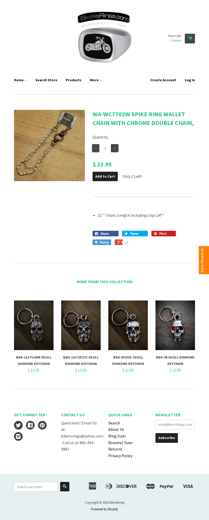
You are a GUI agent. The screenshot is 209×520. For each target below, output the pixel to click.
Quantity (100, 137)
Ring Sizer (117, 435)
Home (19, 80)
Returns (115, 449)
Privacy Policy (120, 455)
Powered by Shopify (104, 509)
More (94, 80)
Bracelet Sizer (120, 442)
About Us (116, 429)
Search (114, 422)
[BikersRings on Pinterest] (42, 425)
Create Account (163, 80)
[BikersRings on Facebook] (30, 425)
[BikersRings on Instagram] (18, 437)
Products (74, 80)
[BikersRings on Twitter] (18, 425)
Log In (190, 80)
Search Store (46, 80)
